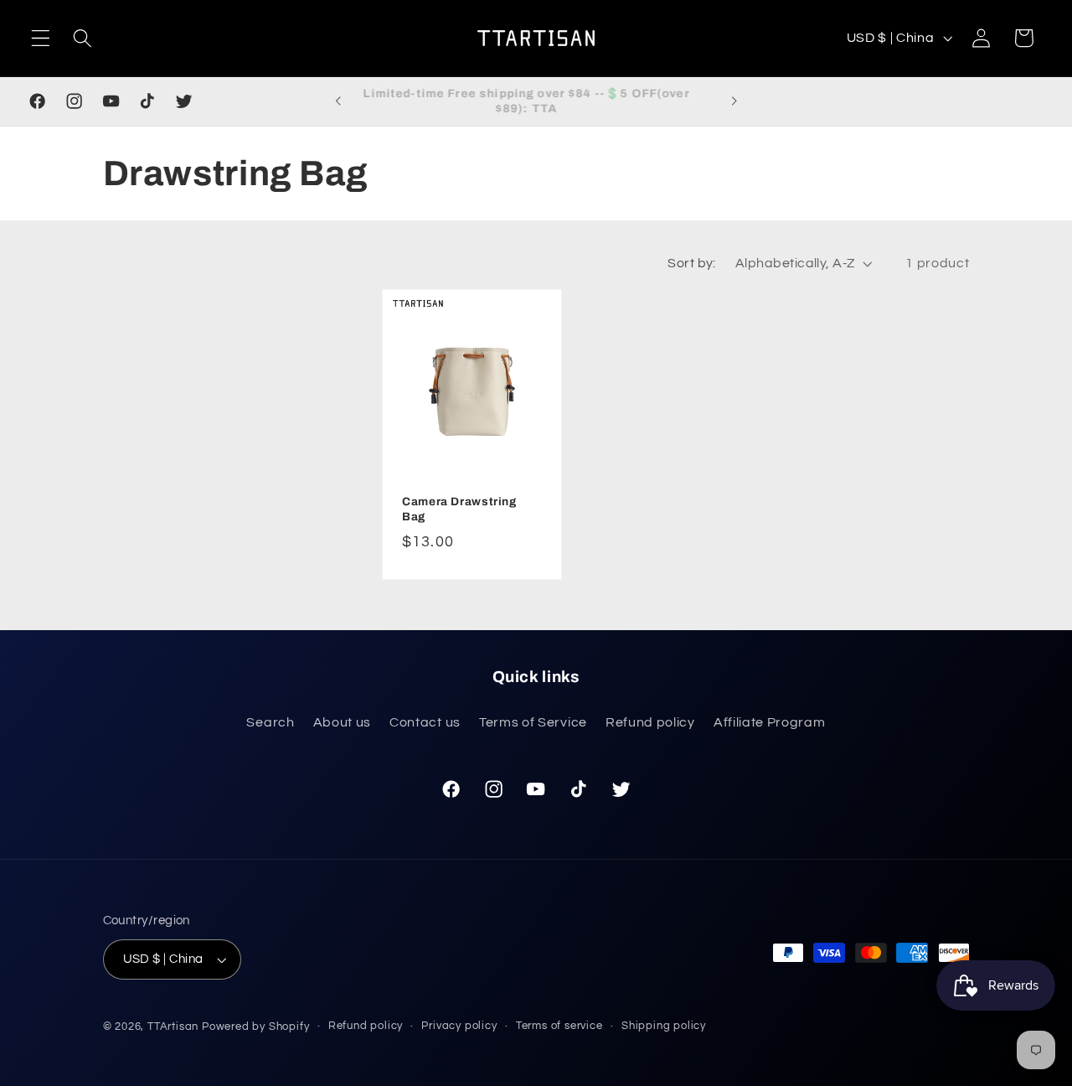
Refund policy (650, 722)
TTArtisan (172, 1026)
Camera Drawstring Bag (459, 509)
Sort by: (691, 263)
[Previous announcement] (337, 101)
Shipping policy (663, 1026)
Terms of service (559, 1026)
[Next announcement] (734, 101)
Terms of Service (533, 722)
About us (342, 722)
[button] (40, 38)
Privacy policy (459, 1026)
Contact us (425, 722)
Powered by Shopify (256, 1026)
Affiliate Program (770, 722)
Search (270, 722)
